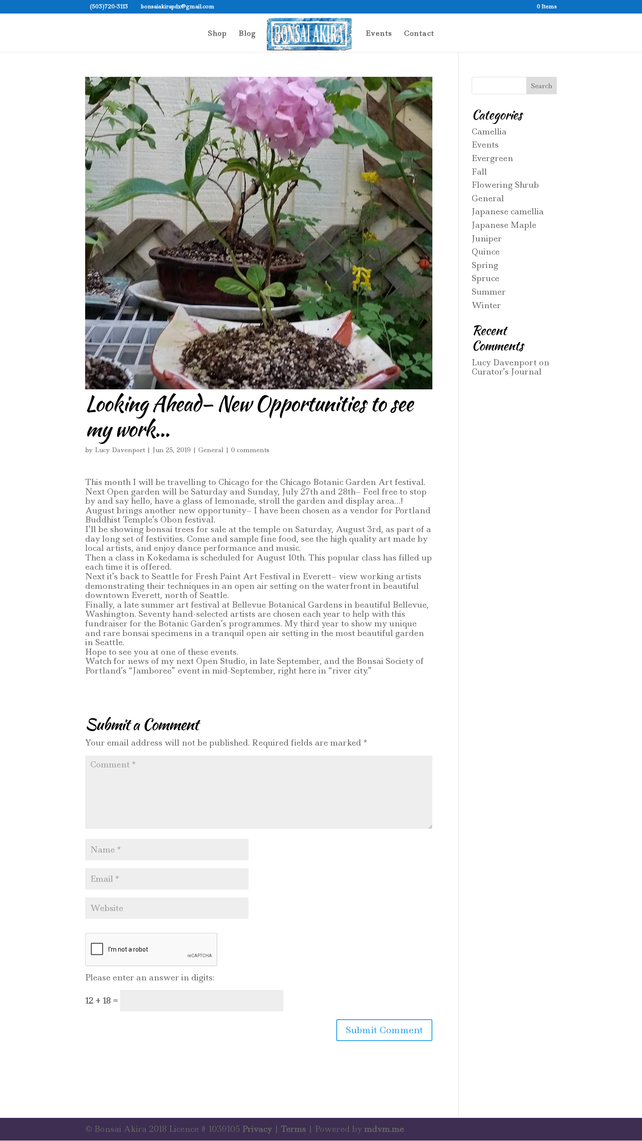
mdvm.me (384, 1129)
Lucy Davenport (120, 450)
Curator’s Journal (507, 371)
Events (379, 34)
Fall (479, 171)
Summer (489, 291)
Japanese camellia (508, 211)
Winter (486, 305)
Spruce (485, 278)
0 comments (250, 450)
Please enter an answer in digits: (149, 977)
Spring (485, 265)
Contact (419, 34)
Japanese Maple (504, 225)
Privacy (257, 1129)
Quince (486, 251)
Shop (217, 34)
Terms (293, 1129)
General (211, 450)
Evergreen (492, 158)
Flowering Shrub (505, 184)
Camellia (489, 131)
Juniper (487, 238)
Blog (247, 34)
